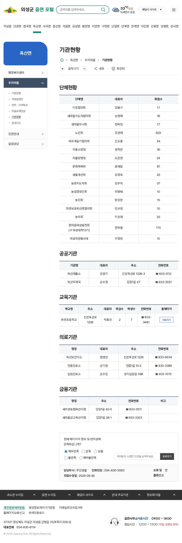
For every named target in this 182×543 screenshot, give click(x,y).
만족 (88, 451)
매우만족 (73, 451)
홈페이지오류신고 (14, 513)
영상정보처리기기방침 (42, 507)
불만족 (72, 458)
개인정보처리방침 (14, 507)
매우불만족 (89, 458)
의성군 (37, 9)
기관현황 (107, 60)
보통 (100, 451)
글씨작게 (84, 68)
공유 (101, 68)
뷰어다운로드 (37, 513)
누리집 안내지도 (173, 9)
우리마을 (90, 60)
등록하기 (167, 456)
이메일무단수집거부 (71, 507)
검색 (103, 9)
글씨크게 (62, 68)
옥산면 (74, 60)
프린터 (120, 68)
